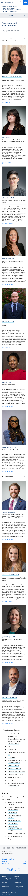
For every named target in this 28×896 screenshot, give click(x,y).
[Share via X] (4, 30)
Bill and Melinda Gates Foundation (15, 803)
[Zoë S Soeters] (14, 120)
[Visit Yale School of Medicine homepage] (14, 848)
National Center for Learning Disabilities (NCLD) (17, 761)
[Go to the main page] (8, 2)
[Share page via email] (15, 30)
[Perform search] (21, 2)
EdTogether (11, 757)
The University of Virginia (15, 774)
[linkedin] (15, 869)
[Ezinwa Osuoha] (14, 427)
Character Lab (12, 749)
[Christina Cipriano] (14, 59)
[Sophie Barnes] (14, 241)
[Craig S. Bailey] (14, 495)
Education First (12, 812)
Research (15, 6)
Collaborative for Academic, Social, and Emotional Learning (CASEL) (16, 741)
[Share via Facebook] (6, 30)
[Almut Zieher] (14, 181)
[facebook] (8, 869)
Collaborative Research (8, 8)
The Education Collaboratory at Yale (11, 9)
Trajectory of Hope (13, 765)
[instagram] (11, 869)
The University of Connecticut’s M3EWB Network (15, 829)
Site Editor (16, 876)
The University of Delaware (16, 771)
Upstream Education (14, 777)
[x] (19, 869)
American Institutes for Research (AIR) (15, 735)
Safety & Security (6, 882)
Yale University (5, 886)
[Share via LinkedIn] (9, 30)
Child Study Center (7, 6)
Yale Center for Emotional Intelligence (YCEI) (16, 784)
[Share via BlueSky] (12, 30)
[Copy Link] (24, 38)
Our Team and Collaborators (9, 11)
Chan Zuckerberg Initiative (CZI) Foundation (16, 808)
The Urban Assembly (14, 768)
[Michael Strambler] (14, 680)
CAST (9, 746)
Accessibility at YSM (6, 879)
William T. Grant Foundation (16, 834)
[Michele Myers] (14, 365)
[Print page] (18, 30)
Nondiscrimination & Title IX (18, 879)
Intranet (4, 876)
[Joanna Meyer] (14, 619)
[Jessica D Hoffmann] (14, 557)
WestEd (10, 780)
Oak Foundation (13, 823)
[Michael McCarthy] (14, 303)
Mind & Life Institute (14, 820)
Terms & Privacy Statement (17, 883)
